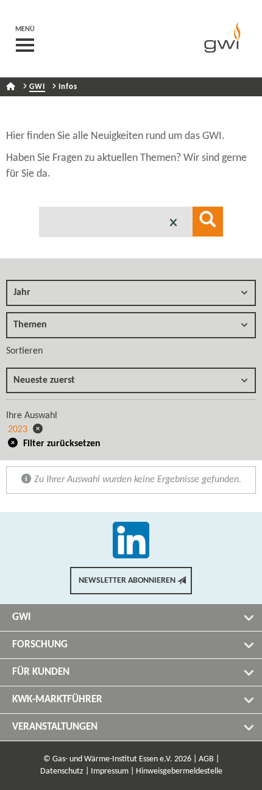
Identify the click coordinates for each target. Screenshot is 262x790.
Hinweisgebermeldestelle (179, 771)
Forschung (40, 644)
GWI (37, 87)
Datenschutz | (64, 771)
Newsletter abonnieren (127, 580)
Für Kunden (40, 672)
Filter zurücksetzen (61, 444)
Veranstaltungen (54, 727)
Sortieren (24, 351)
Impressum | (112, 771)
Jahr (21, 292)
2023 (19, 430)
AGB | (209, 759)
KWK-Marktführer (57, 699)
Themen (30, 325)
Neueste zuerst (44, 380)
